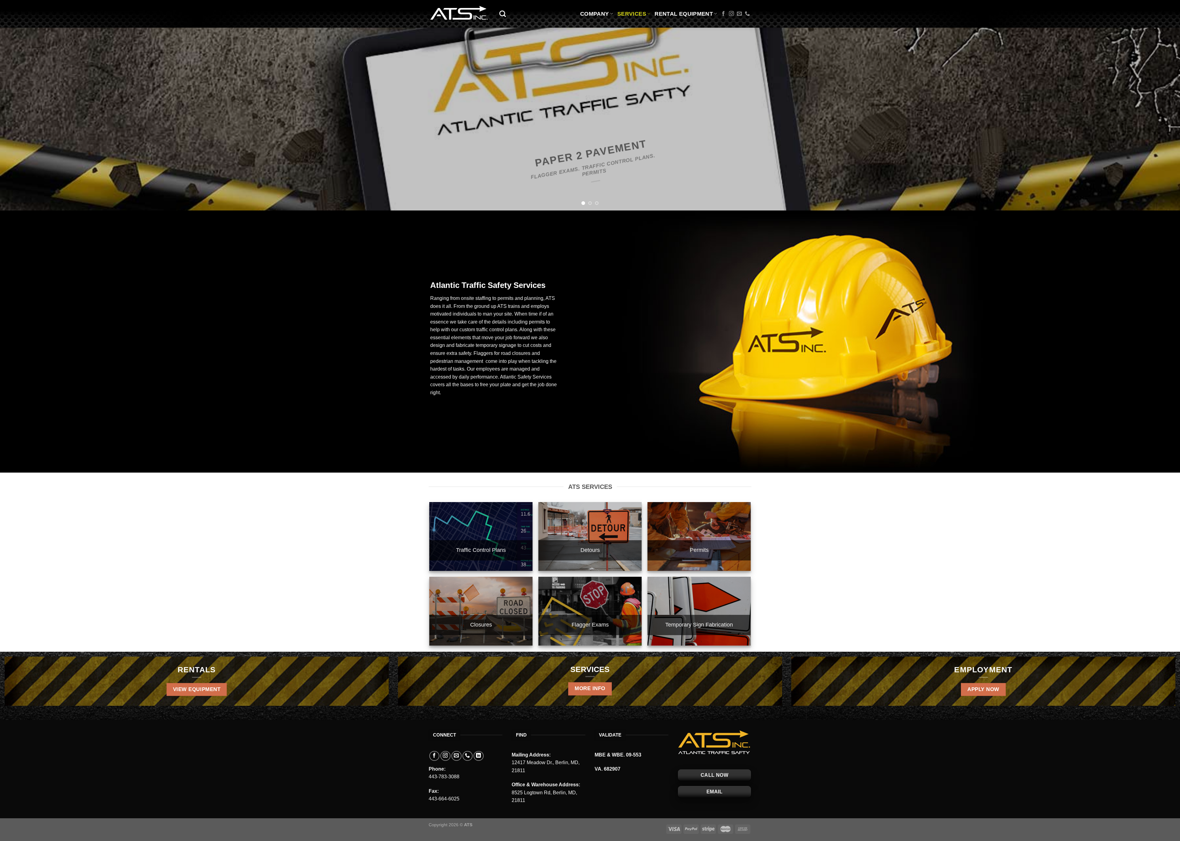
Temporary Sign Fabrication (699, 624)
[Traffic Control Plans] (480, 536)
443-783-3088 (444, 776)
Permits (699, 550)
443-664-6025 (444, 798)
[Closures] (480, 611)
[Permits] (698, 536)
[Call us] (747, 14)
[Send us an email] (739, 14)
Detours (590, 550)
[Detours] (589, 536)
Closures (481, 624)
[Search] (502, 14)
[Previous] (31, 119)
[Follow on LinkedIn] (479, 756)
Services (631, 14)
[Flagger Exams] (589, 611)
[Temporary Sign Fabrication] (698, 611)
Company (594, 14)
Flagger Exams (590, 624)
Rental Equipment (684, 14)
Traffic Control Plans (481, 550)
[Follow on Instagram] (731, 14)
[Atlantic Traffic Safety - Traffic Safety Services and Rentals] (459, 14)
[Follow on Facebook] (723, 14)
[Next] (1148, 119)
